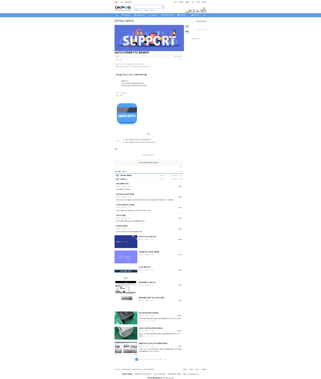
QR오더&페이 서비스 (122, 184)
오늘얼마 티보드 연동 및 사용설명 (149, 252)
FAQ (193, 2)
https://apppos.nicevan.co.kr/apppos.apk (138, 139)
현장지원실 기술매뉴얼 (201, 21)
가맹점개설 (136, 10)
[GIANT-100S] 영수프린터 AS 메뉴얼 (151, 328)
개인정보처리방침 (126, 369)
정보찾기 (187, 2)
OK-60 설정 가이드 (145, 267)
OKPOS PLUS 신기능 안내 (147, 237)
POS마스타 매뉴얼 (121, 226)
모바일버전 (203, 369)
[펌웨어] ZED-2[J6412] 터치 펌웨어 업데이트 (153, 343)
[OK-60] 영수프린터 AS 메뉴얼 (148, 313)
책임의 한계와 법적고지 (149, 369)
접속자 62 (204, 2)
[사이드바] (204, 15)
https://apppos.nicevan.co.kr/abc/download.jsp (140, 142)
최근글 (187, 26)
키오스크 (152, 10)
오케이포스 (146, 10)
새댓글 (187, 31)
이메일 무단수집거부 (137, 369)
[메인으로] (117, 15)
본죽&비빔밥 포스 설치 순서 (147, 282)
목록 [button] (180, 59)
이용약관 (185, 369)
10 (160, 359)
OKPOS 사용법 (121, 215)
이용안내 (191, 369)
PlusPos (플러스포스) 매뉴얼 (125, 205)
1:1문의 (198, 2)
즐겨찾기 (117, 2)
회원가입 (181, 2)
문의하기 (197, 369)
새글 (122, 2)
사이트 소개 (117, 369)
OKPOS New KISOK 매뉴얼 (125, 194)
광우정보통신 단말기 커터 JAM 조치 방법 (151, 298)
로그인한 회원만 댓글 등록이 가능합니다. (149, 162)
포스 (141, 10)
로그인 (175, 2)
